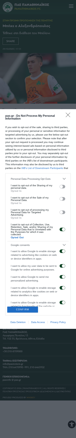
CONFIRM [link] (22, 309)
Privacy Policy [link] (58, 322)
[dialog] (38, 219)
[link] (69, 116)
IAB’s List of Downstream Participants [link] (42, 168)
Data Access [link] (38, 322)
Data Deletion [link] (18, 322)
